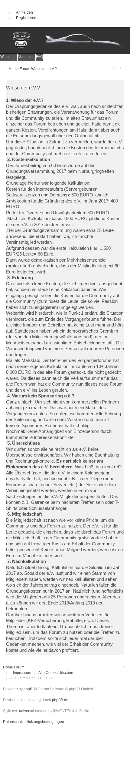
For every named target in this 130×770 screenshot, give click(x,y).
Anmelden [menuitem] (24, 12)
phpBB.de (60, 700)
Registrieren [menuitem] (26, 18)
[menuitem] (8, 57)
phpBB (29, 689)
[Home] (65, 40)
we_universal (23, 711)
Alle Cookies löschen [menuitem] (55, 673)
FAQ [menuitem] (39, 57)
